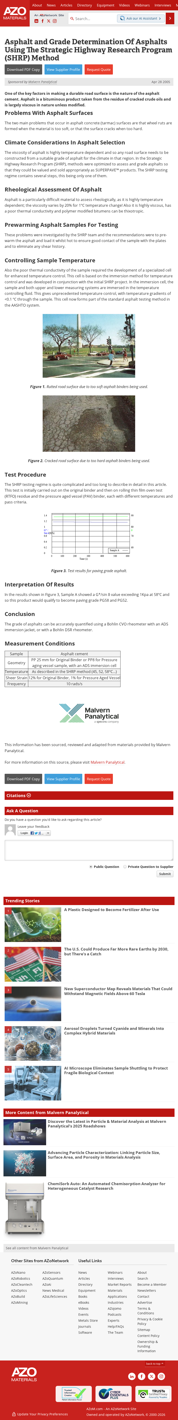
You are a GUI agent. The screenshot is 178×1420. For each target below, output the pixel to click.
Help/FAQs (116, 1326)
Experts (113, 1320)
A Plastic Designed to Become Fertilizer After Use (111, 909)
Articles (84, 1278)
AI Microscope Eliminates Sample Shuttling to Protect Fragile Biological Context (116, 1070)
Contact (143, 1296)
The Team (115, 1332)
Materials (115, 1290)
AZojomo (114, 1308)
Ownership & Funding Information (147, 1346)
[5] (33, 1083)
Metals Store (88, 1320)
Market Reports (120, 1284)
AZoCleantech (21, 1284)
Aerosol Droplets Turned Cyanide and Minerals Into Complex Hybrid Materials (114, 1031)
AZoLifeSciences (54, 1296)
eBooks (83, 1302)
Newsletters (146, 1290)
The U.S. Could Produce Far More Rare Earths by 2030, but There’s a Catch (116, 951)
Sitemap (143, 1329)
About (142, 1272)
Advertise (144, 1302)
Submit (165, 874)
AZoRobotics (20, 1278)
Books (82, 1296)
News (82, 1272)
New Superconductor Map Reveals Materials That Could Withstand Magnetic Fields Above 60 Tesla (118, 991)
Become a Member (152, 1284)
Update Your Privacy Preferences (42, 1414)
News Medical (53, 1290)
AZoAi (46, 1284)
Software (85, 1332)
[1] (33, 924)
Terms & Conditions (145, 1310)
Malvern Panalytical (107, 762)
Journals (84, 1326)
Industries (116, 1302)
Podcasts (114, 1314)
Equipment (86, 1290)
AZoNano (18, 1272)
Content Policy (148, 1335)
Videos (83, 1308)
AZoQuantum (52, 1278)
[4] (33, 1043)
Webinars (115, 1272)
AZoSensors (51, 1272)
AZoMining (19, 1302)
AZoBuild (18, 1296)
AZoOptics (19, 1290)
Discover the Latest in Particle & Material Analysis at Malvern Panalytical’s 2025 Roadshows (107, 1124)
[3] (33, 1003)
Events (83, 1314)
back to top (153, 1364)
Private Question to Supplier (150, 866)
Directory (84, 5)
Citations (16, 795)
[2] (33, 964)
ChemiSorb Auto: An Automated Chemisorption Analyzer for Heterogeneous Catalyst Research (106, 1186)
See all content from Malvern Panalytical (37, 1248)
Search (142, 1278)
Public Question (106, 866)
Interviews (116, 1278)
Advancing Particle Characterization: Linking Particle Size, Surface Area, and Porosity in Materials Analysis (104, 1155)
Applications (117, 1296)
